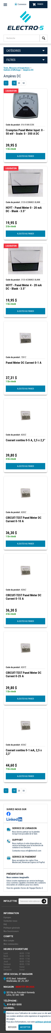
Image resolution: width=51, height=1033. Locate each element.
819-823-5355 (14, 1004)
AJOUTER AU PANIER (25, 156)
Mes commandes (11, 944)
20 (19, 83)
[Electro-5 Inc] (25, 31)
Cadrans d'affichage (12, 70)
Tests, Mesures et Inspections (17, 68)
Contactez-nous (10, 921)
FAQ (5, 924)
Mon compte (9, 940)
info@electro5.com (33, 851)
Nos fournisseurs (11, 931)
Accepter (25, 1027)
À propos (7, 917)
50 (24, 83)
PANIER (40, 4)
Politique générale (12, 928)
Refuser (12, 1027)
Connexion (22, 4)
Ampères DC (28, 70)
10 (14, 83)
